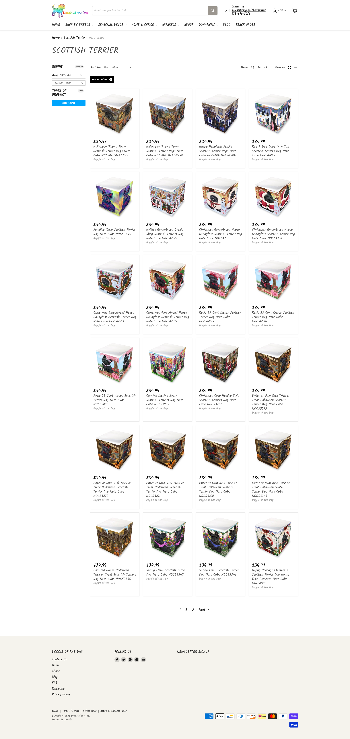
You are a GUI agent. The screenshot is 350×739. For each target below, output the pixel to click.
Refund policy (89, 711)
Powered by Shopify (61, 720)
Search (55, 711)
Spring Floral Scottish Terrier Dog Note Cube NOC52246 (219, 572)
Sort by (95, 67)
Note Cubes (68, 103)
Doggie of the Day (104, 159)
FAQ (54, 682)
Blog (226, 24)
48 (265, 67)
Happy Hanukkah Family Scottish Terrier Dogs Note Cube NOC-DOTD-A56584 (217, 151)
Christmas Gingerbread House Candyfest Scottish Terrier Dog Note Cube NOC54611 (220, 234)
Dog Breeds (61, 75)
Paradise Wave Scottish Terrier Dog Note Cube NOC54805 (114, 232)
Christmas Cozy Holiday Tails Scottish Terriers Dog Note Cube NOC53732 (219, 400)
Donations (207, 24)
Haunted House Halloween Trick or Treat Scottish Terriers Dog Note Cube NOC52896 (114, 575)
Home (56, 24)
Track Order (245, 24)
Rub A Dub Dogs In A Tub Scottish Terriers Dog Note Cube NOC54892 (270, 151)
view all (79, 66)
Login (282, 10)
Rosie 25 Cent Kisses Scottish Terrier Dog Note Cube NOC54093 (114, 400)
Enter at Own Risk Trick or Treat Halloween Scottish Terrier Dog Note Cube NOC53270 (218, 490)
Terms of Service (71, 711)
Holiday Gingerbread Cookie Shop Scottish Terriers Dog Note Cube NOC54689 (165, 234)
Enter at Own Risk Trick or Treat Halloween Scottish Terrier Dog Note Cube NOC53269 (270, 490)
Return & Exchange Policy (113, 711)
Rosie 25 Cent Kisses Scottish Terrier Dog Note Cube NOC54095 (220, 317)
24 (252, 67)
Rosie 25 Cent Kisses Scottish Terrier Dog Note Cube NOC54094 (273, 317)
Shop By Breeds (78, 24)
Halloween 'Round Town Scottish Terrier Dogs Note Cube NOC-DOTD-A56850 (164, 151)
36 (259, 67)
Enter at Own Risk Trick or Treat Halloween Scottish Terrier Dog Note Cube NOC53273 (270, 402)
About (188, 24)
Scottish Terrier (74, 38)
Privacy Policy (61, 694)
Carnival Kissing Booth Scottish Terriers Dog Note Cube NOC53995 (164, 400)
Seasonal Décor (111, 24)
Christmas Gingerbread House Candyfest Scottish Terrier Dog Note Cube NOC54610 (273, 234)
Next (203, 609)
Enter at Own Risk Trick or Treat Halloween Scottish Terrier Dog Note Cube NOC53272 (112, 490)
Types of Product (59, 93)
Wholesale (58, 688)
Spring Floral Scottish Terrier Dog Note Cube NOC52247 (166, 572)
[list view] (295, 67)
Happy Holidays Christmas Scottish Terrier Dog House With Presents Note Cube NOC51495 (270, 577)
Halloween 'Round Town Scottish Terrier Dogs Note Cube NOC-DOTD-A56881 (111, 151)
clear (82, 75)
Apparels (169, 24)
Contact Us (59, 659)
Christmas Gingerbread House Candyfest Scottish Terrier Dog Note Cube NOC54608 (167, 317)
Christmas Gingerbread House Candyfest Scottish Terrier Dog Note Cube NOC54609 (114, 317)
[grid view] (290, 67)
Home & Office (143, 24)
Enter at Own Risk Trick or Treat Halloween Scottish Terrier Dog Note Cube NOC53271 (165, 490)
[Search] (212, 10)
